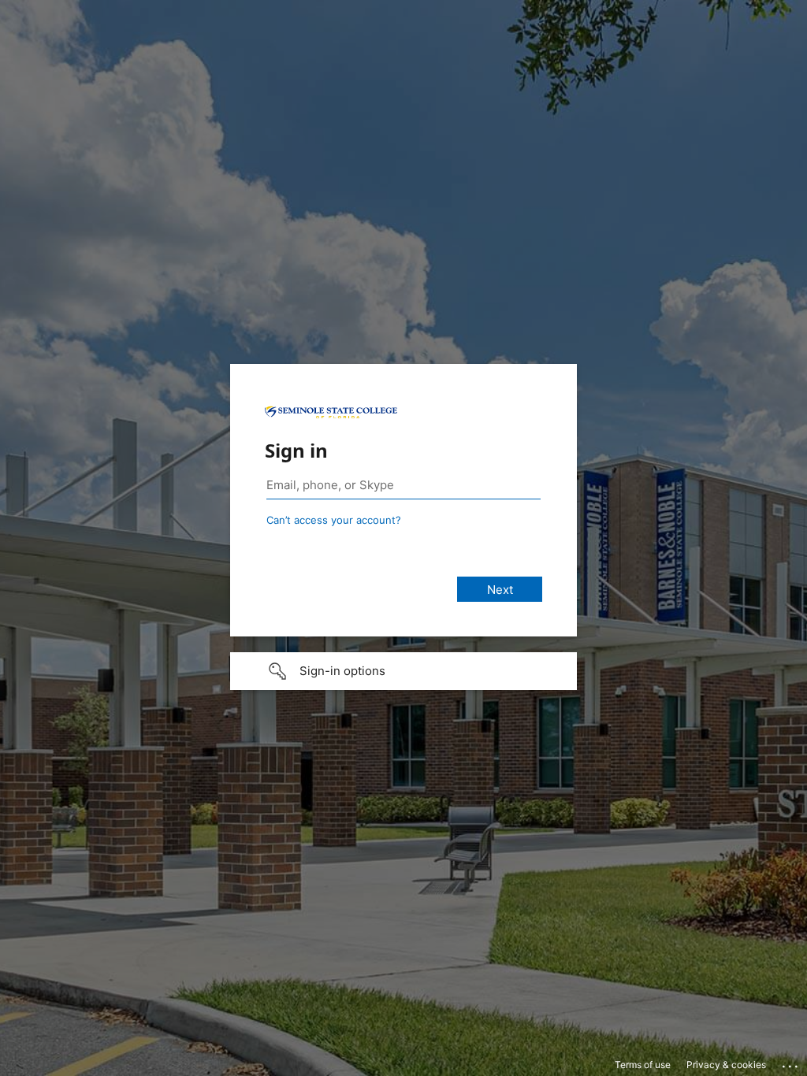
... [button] (791, 1062)
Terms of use (643, 1064)
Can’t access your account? (333, 520)
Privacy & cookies (726, 1064)
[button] (403, 671)
